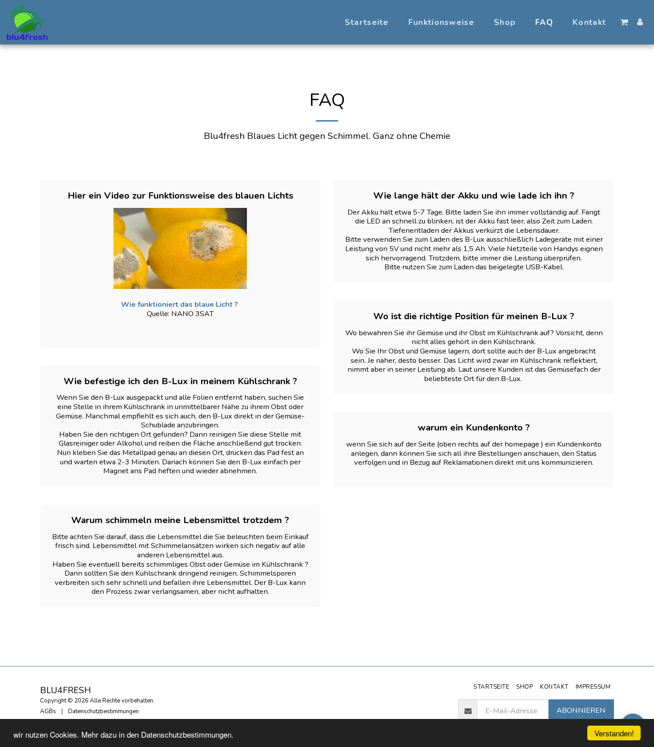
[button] (624, 22)
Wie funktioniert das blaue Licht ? (180, 304)
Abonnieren (581, 710)
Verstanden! (614, 733)
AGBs (48, 711)
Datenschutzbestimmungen (103, 711)
